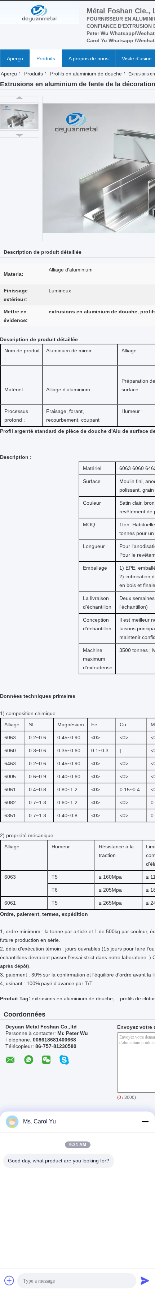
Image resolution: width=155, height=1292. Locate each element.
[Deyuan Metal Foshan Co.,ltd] (39, 13)
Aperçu (15, 58)
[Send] (145, 1280)
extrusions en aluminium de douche (72, 998)
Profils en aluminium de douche (86, 74)
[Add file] (9, 1280)
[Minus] (145, 1121)
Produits (45, 58)
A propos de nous (88, 58)
